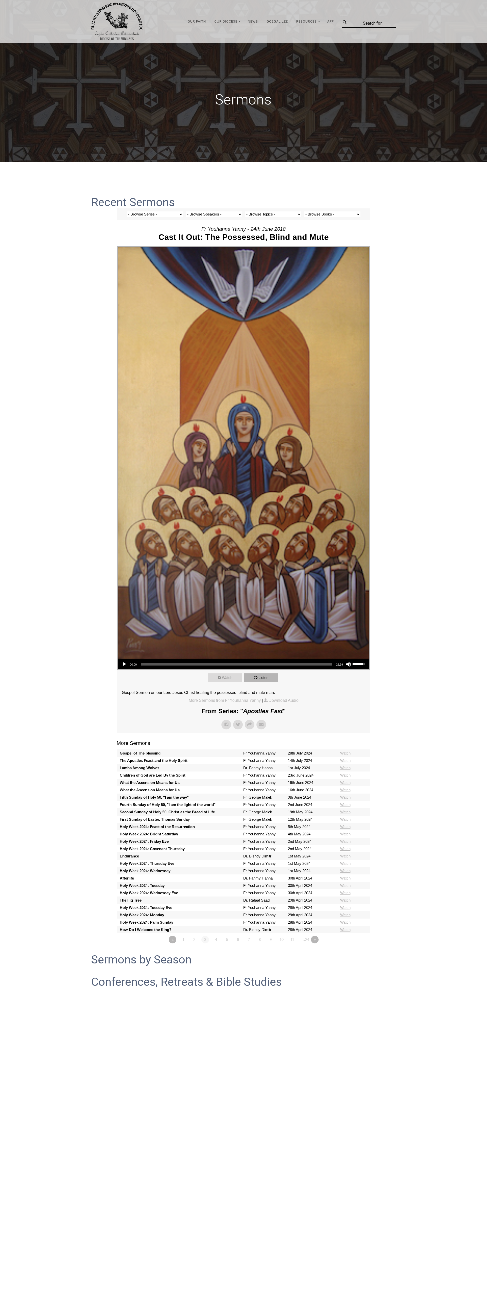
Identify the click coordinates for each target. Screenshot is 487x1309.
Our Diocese (225, 21)
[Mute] (348, 664)
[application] (243, 664)
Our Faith (197, 21)
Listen (263, 677)
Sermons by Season (141, 959)
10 (282, 939)
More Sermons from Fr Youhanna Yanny (225, 700)
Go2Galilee (277, 21)
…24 (305, 939)
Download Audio (284, 700)
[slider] (236, 664)
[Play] (124, 664)
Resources (306, 21)
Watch (227, 677)
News (253, 21)
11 (292, 939)
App (330, 21)
